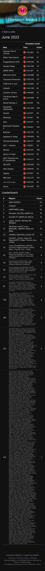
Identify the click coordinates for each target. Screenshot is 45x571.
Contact (12, 558)
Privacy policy (23, 558)
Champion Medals (22, 20)
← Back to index (8, 32)
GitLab (34, 558)
